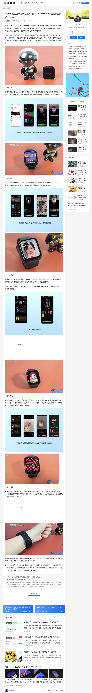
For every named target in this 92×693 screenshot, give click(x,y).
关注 (74, 37)
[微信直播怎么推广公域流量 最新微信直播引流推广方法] (72, 197)
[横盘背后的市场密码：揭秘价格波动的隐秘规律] (72, 108)
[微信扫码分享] (49, 690)
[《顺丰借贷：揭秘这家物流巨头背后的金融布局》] (13, 685)
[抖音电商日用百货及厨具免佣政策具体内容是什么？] (13, 670)
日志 (41, 3)
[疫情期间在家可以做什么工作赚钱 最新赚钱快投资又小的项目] (72, 180)
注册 (78, 3)
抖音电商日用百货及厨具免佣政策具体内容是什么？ (43, 666)
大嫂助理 (7, 21)
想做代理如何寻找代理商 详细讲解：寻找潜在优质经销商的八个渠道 (77, 205)
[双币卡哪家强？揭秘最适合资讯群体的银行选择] (72, 133)
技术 (33, 3)
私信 (82, 37)
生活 (37, 3)
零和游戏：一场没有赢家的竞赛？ (81, 124)
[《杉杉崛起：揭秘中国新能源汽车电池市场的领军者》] (72, 141)
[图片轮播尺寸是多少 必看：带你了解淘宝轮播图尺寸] (72, 172)
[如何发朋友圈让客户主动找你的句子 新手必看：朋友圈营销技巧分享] (72, 164)
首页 (21, 3)
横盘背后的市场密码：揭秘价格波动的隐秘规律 (81, 107)
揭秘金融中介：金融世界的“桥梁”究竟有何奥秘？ (82, 188)
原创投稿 (85, 2)
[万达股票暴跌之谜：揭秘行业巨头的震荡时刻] (72, 116)
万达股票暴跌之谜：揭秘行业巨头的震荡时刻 (81, 116)
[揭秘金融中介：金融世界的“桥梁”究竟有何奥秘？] (72, 189)
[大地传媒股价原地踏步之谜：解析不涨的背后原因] (72, 149)
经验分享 (29, 21)
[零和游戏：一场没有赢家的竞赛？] (72, 124)
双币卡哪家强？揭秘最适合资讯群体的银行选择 (81, 132)
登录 (74, 3)
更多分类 (26, 3)
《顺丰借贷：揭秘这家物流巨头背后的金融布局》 (43, 681)
